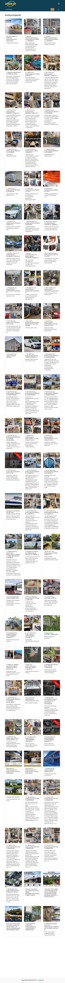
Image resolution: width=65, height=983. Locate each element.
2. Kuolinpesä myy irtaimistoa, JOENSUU (50, 597)
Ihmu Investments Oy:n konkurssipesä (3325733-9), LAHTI (51, 255)
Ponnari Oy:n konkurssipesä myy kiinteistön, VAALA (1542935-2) (30, 667)
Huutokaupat (9, 9)
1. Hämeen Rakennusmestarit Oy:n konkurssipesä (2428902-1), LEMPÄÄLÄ (32, 39)
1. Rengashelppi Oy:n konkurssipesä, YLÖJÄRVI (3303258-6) (32, 223)
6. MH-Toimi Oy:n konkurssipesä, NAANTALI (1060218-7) (12, 111)
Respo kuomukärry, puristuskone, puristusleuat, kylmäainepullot (50, 329)
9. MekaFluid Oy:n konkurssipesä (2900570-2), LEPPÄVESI (51, 111)
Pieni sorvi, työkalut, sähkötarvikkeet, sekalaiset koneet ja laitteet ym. (31, 745)
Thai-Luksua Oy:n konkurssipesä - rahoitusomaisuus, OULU (32, 699)
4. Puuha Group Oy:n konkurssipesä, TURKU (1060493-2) (31, 151)
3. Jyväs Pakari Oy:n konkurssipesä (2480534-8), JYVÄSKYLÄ (32, 512)
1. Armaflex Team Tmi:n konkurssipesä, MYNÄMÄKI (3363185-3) (13, 255)
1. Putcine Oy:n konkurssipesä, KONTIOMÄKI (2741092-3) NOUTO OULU (32, 438)
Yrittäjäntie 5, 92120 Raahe (12, 43)
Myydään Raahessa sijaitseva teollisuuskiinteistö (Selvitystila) (11, 39)
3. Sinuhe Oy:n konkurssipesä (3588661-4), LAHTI (32, 190)
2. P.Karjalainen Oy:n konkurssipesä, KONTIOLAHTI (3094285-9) (32, 290)
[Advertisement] (32, 960)
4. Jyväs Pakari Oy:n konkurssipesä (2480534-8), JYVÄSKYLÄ (51, 512)
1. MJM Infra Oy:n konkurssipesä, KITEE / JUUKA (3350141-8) (12, 738)
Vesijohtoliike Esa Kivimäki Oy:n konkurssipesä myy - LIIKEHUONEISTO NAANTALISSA (31, 927)
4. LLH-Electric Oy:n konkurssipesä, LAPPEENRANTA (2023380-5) (30, 635)
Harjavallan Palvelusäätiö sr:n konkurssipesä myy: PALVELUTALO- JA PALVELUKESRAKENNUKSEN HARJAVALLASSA (13, 927)
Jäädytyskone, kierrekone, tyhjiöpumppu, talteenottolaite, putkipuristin (51, 444)
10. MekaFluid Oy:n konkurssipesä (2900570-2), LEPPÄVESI (13, 151)
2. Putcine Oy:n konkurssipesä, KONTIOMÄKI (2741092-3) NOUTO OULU (51, 438)
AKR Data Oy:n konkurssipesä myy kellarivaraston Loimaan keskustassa (31, 771)
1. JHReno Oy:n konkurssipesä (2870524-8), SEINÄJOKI (13, 190)
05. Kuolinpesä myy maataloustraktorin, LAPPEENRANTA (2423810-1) (11, 635)
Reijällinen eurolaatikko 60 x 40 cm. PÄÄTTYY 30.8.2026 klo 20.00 (51, 195)
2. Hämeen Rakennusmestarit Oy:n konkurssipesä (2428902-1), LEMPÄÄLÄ (51, 39)
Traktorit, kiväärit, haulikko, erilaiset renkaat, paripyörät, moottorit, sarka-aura (50, 671)
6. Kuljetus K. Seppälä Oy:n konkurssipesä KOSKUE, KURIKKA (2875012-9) (12, 667)
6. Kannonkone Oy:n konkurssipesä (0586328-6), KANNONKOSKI (32, 393)
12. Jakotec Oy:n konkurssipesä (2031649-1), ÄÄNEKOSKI (13, 847)
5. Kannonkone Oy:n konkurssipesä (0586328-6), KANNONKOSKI (13, 393)
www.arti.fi (41, 980)
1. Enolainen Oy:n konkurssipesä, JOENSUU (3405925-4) (13, 223)
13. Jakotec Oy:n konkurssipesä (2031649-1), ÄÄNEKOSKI (32, 847)
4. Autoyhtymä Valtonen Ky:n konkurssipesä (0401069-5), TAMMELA (32, 553)
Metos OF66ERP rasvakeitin (31, 702)
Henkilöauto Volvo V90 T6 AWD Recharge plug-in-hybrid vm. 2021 (13, 228)
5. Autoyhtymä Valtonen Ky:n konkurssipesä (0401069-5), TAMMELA (51, 223)
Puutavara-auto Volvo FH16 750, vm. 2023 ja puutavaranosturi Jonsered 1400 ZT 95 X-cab (51, 228)
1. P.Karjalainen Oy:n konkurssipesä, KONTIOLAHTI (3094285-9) (13, 290)
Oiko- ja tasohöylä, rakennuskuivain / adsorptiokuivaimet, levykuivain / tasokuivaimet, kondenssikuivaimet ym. (32, 263)
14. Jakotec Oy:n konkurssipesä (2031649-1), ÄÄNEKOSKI (51, 847)
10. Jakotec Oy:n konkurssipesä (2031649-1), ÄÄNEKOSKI (32, 798)
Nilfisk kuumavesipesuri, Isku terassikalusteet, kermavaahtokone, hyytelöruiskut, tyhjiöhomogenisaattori (31, 196)
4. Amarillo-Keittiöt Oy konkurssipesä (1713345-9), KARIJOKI (32, 598)
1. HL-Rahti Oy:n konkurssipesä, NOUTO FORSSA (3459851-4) (31, 355)
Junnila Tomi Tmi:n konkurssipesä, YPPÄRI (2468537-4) (50, 553)
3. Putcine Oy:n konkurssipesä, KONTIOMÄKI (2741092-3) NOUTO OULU (51, 323)
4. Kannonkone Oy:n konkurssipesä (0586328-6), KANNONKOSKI (51, 355)
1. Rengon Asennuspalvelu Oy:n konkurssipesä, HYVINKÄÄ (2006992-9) (32, 256)
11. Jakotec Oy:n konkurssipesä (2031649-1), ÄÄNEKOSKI (51, 798)
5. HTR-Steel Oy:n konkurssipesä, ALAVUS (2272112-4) (13, 471)
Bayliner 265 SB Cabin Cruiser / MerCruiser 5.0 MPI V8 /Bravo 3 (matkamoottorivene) (13, 517)
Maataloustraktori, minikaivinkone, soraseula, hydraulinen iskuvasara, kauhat (51, 558)
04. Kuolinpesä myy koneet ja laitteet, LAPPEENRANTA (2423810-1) (49, 739)
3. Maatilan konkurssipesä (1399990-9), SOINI (13, 73)
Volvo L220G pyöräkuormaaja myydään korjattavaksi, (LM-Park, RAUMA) (32, 323)
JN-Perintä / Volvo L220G (31, 327)
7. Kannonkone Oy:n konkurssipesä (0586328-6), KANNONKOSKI (51, 393)
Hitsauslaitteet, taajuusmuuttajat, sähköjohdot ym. (32, 641)
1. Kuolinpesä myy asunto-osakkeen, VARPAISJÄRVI (49, 770)
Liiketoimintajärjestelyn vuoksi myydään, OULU (12, 597)
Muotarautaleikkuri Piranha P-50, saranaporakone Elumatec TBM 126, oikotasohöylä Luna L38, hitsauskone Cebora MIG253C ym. (13, 329)
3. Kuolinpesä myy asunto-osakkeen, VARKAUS (11, 355)
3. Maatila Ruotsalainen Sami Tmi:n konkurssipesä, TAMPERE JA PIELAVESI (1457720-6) (51, 927)
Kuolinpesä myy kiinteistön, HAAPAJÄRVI (51, 633)
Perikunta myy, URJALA (12, 797)
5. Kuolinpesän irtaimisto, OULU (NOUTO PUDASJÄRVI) (51, 666)
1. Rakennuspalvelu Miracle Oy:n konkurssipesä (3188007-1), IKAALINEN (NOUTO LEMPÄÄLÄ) (13, 554)
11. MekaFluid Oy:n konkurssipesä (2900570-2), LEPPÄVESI (51, 151)
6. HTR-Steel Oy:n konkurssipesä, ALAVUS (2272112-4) (13, 322)
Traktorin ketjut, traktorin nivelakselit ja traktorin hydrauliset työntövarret (49, 933)
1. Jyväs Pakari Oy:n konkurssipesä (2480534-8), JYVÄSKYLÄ (32, 471)
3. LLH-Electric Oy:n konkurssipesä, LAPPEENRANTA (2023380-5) (30, 739)
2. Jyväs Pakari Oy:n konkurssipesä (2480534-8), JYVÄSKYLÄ (51, 471)
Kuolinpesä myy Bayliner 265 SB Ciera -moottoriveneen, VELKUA (13, 512)
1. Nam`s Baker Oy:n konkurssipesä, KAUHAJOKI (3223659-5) (51, 289)
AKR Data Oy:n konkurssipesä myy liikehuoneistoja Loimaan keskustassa (13, 771)
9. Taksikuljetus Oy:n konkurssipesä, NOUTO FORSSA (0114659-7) (12, 890)
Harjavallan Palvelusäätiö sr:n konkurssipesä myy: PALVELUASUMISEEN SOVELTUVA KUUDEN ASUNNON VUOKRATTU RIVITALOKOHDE (51, 892)
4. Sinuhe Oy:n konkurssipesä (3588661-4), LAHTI (51, 190)
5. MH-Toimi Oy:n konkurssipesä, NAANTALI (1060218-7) (50, 74)
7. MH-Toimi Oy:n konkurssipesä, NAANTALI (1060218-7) (31, 111)
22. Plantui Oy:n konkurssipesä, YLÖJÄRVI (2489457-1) (32, 74)
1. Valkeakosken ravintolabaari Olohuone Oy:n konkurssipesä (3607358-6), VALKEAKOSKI (50, 701)
